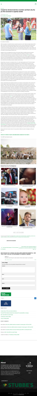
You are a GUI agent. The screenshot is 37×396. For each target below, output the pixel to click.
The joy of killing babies (5, 318)
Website (3, 283)
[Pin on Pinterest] (21, 232)
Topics (28, 393)
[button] (1, 4)
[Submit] (35, 298)
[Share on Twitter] (17, 232)
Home (9, 393)
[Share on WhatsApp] (14, 232)
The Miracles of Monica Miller (6, 316)
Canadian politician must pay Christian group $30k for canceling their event (19, 329)
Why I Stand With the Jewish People (7, 314)
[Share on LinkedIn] (23, 232)
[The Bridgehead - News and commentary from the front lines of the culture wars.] (18, 4)
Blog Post (2, 8)
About (11, 393)
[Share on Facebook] (16, 232)
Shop (25, 393)
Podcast (16, 393)
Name (3, 274)
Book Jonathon (21, 393)
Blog (14, 393)
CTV (11, 96)
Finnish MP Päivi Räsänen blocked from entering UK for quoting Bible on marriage (15, 312)
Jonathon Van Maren (6, 15)
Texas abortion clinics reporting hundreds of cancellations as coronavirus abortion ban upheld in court (27, 248)
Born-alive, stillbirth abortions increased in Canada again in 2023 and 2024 (18, 324)
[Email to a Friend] (19, 232)
